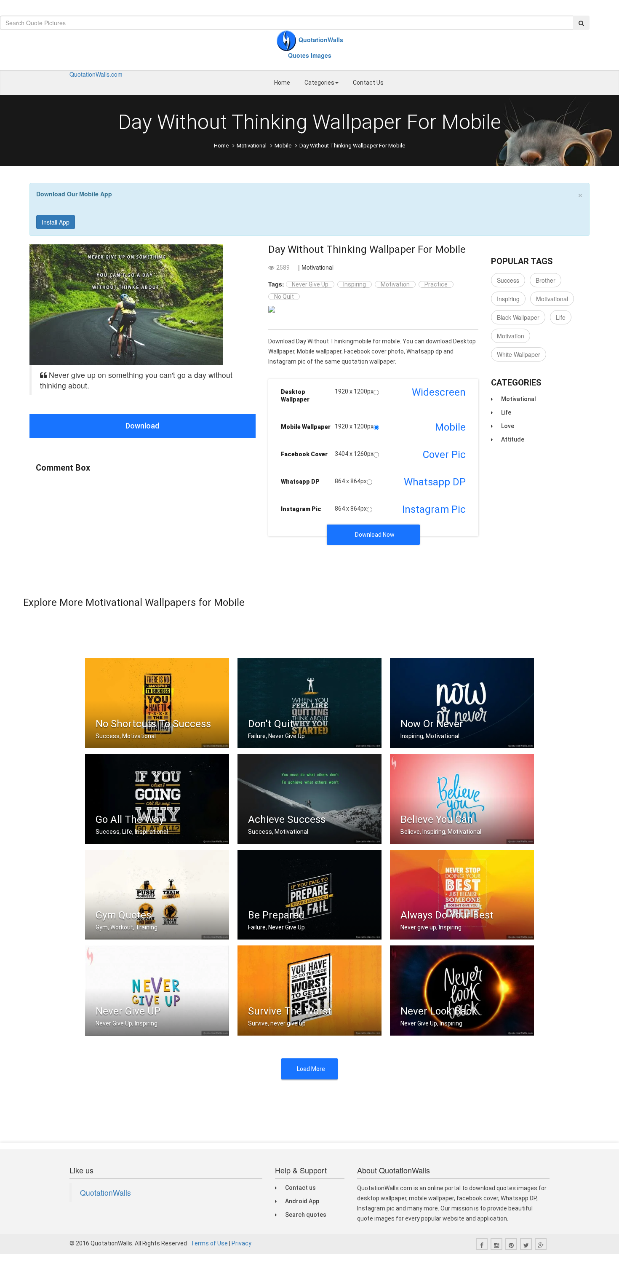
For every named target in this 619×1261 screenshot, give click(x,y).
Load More (311, 1069)
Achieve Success (287, 819)
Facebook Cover (304, 454)
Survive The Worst (289, 1011)
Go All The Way (130, 819)
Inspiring (354, 284)
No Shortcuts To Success (153, 724)
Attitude (512, 439)
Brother (545, 280)
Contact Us (368, 82)
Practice (436, 284)
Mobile (283, 145)
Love (507, 426)
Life (561, 317)
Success (508, 280)
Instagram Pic (301, 509)
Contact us (300, 1187)
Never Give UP (128, 1011)
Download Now (375, 534)
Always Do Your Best (447, 915)
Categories (319, 82)
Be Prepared (276, 915)
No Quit (284, 296)
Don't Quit (270, 724)
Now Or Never (431, 724)
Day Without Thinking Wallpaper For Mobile (367, 249)
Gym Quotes (123, 915)
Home (282, 82)
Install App (55, 222)
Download (142, 425)
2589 (283, 267)
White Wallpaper (518, 354)
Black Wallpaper (518, 317)
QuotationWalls (105, 1192)
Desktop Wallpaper (295, 395)
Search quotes (305, 1214)
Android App (302, 1201)
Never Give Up (310, 284)
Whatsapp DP (300, 481)
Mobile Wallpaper (306, 426)
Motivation (395, 284)
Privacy (241, 1243)
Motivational (252, 145)
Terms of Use (209, 1243)
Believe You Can (436, 819)
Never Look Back (438, 1011)
